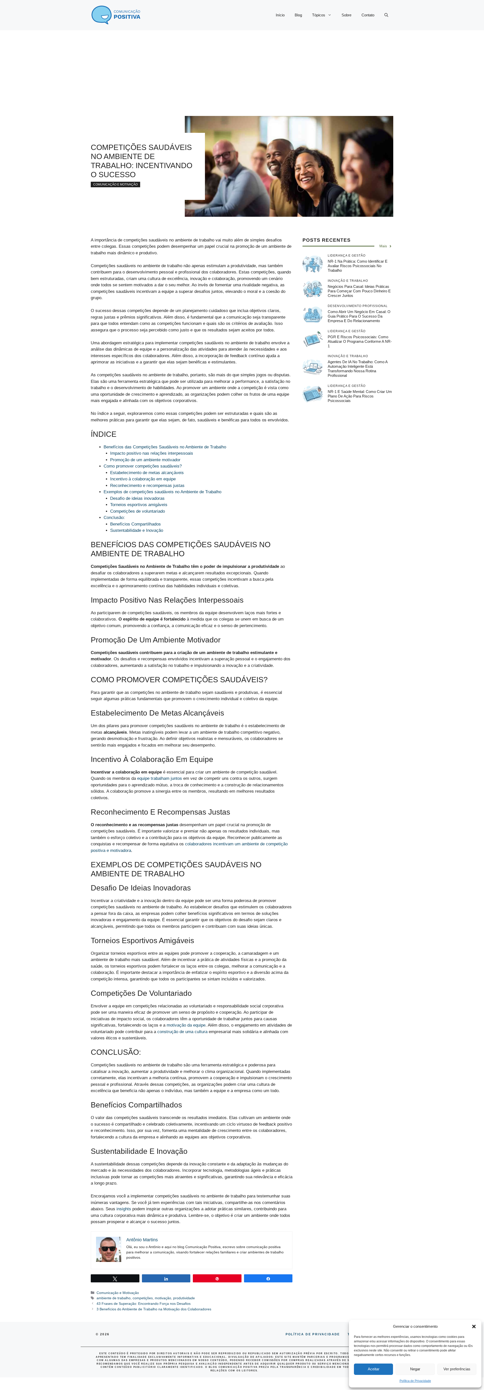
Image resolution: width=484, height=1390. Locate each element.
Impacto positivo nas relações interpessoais (151, 453)
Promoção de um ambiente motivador (145, 459)
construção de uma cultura (182, 1031)
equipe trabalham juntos (159, 778)
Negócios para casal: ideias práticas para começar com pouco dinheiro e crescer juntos (359, 291)
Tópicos (318, 15)
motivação (163, 1298)
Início (280, 15)
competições (143, 1298)
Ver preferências (456, 1369)
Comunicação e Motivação (115, 184)
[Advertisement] (242, 68)
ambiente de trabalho (114, 1298)
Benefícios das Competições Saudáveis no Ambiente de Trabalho (165, 447)
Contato (367, 15)
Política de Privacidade (415, 1381)
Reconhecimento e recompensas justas (147, 485)
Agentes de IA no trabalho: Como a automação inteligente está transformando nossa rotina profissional (357, 369)
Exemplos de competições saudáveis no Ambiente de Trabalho (162, 491)
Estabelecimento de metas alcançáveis (147, 472)
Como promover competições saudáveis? (143, 466)
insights (124, 1209)
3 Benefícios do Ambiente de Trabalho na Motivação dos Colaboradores (154, 1309)
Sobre (346, 15)
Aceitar (373, 1369)
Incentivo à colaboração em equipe (143, 479)
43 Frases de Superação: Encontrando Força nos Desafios (144, 1304)
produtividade (184, 1298)
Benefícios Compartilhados (135, 524)
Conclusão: (114, 517)
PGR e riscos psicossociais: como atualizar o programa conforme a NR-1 (360, 341)
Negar (415, 1369)
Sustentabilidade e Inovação (136, 530)
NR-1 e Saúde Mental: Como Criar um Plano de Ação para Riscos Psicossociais (360, 396)
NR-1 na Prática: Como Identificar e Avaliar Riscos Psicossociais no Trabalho (357, 265)
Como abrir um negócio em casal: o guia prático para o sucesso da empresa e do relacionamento (359, 316)
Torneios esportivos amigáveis (138, 504)
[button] (473, 1326)
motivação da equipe (186, 1025)
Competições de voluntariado (137, 511)
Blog (298, 15)
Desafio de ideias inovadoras (137, 498)
